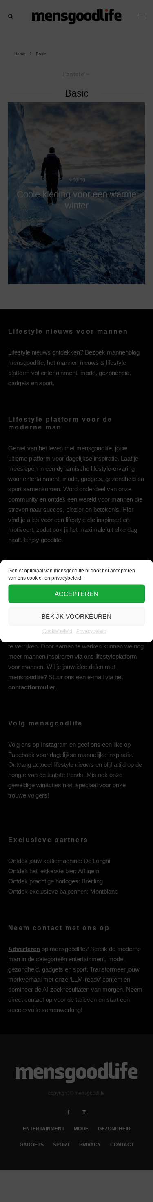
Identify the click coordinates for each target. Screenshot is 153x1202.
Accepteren (77, 593)
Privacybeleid (91, 631)
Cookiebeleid (57, 631)
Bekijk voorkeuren (77, 615)
